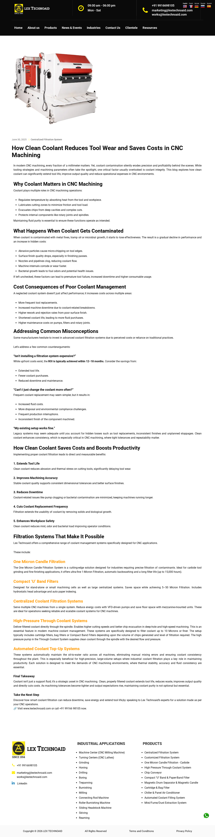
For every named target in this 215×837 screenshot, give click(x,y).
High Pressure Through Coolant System (167, 767)
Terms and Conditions (141, 831)
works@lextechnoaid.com (32, 777)
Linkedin (21, 783)
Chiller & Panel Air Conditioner (162, 792)
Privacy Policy (184, 831)
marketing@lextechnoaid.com (34, 772)
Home (18, 27)
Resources (150, 27)
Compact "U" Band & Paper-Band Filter (166, 777)
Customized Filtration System (161, 757)
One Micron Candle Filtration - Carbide (166, 762)
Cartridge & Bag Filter (156, 787)
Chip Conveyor (153, 772)
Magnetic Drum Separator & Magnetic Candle (171, 782)
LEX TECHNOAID (52, 831)
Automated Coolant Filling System (164, 797)
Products (51, 27)
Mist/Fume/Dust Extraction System (165, 802)
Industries (93, 27)
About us (33, 27)
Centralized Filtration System (46, 139)
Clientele (131, 27)
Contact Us (112, 27)
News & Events (72, 27)
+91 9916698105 (27, 765)
